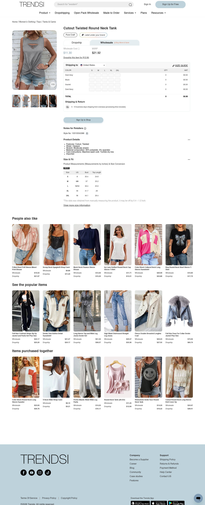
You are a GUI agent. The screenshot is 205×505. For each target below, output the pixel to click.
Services (129, 13)
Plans (144, 13)
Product (43, 13)
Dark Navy (69, 89)
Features (134, 481)
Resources (157, 13)
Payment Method (168, 468)
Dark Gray (69, 75)
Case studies (136, 476)
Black (67, 80)
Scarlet (68, 85)
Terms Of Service (28, 498)
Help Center (166, 472)
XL (111, 70)
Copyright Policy (69, 498)
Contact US (165, 476)
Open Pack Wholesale (86, 13)
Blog (132, 468)
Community (135, 472)
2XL (117, 70)
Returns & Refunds (169, 464)
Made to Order (111, 13)
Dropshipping (62, 13)
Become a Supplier (139, 460)
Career (133, 464)
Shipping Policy (167, 460)
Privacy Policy (49, 498)
